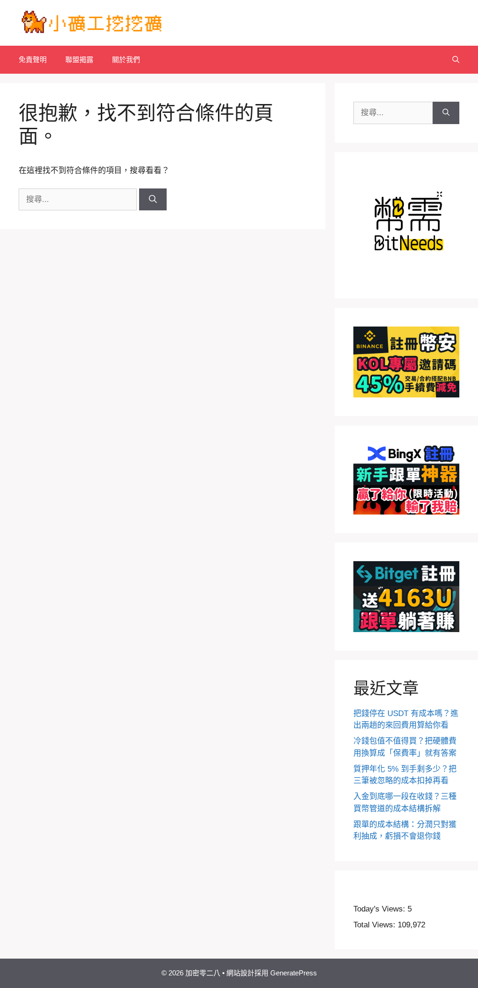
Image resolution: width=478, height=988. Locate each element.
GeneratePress (293, 973)
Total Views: (375, 924)
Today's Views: (380, 909)
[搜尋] (153, 199)
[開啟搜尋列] (456, 60)
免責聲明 (33, 59)
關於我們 (126, 59)
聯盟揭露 (79, 59)
